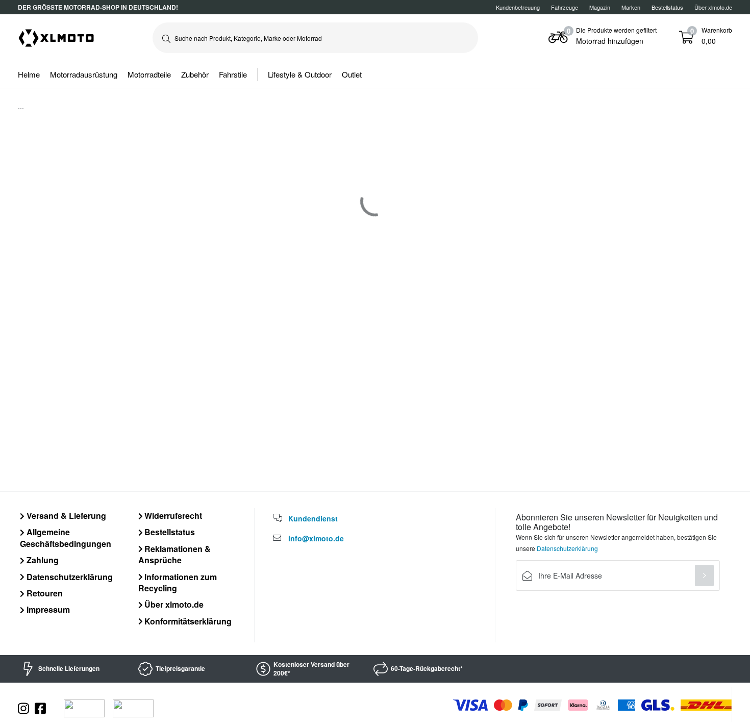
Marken (630, 7)
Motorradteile (149, 74)
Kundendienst (313, 518)
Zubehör (195, 74)
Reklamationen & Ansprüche (174, 554)
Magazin (599, 7)
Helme (29, 74)
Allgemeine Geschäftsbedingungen (65, 537)
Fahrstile (233, 74)
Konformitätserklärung (187, 621)
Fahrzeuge (564, 7)
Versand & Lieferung (65, 515)
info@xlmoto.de (316, 538)
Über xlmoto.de (713, 7)
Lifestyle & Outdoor (300, 74)
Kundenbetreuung (518, 7)
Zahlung (41, 560)
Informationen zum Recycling (177, 582)
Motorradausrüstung (83, 74)
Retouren (43, 593)
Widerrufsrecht (172, 515)
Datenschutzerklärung (68, 577)
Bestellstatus (168, 532)
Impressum (47, 609)
